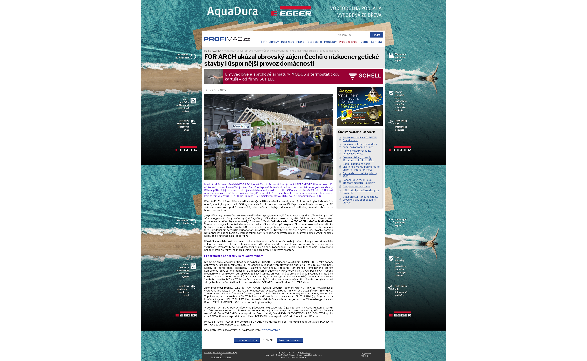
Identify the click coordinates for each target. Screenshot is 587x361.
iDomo (364, 41)
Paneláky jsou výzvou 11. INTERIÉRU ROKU (357, 152)
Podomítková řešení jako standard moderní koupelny (359, 181)
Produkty (330, 41)
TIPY (263, 41)
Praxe (300, 41)
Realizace (287, 41)
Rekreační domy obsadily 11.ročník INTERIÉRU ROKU (358, 159)
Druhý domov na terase (356, 186)
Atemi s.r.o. (305, 352)
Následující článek (289, 340)
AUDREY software (313, 355)
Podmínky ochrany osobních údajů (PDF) (220, 353)
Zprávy (274, 41)
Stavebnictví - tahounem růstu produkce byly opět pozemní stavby (360, 199)
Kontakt (376, 41)
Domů (207, 50)
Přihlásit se (366, 356)
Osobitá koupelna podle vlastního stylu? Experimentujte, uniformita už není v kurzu (361, 166)
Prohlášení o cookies (221, 357)
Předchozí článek (247, 340)
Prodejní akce (348, 41)
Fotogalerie (314, 41)
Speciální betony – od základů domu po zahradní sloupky (360, 146)
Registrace (366, 353)
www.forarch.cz (271, 330)
